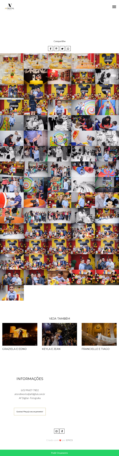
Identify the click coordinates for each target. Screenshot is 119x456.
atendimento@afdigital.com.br (29, 394)
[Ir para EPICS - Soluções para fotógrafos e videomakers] (59, 440)
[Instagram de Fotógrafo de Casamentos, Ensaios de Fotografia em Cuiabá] (57, 431)
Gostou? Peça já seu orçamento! (29, 411)
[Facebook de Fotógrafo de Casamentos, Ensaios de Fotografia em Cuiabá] (62, 431)
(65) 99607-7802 (30, 390)
